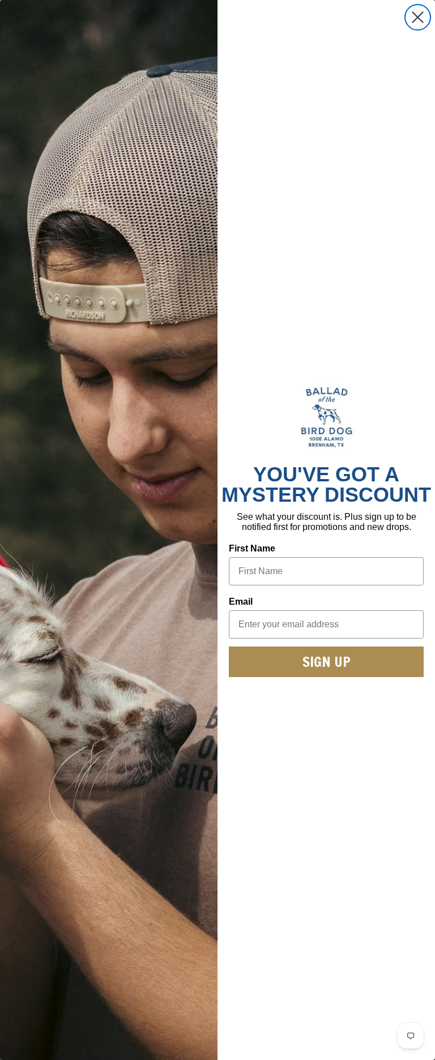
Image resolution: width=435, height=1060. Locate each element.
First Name (252, 548)
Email (241, 601)
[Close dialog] (417, 17)
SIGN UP (326, 661)
